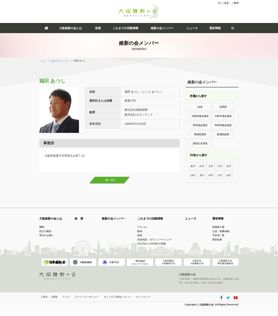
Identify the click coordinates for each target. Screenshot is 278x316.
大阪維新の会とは (70, 28)
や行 (210, 175)
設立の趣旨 (45, 231)
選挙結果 (217, 239)
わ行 (228, 175)
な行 (228, 166)
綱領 (41, 227)
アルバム (142, 227)
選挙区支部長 (200, 143)
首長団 (223, 106)
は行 (192, 175)
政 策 (79, 218)
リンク (66, 296)
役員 (200, 106)
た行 (219, 166)
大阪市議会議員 (223, 116)
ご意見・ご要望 (230, 3)
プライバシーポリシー (86, 296)
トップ (42, 60)
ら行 (219, 175)
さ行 (210, 166)
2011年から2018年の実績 (151, 243)
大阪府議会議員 (200, 116)
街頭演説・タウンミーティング (154, 239)
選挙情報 (215, 28)
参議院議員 (223, 134)
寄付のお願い (46, 235)
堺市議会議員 (200, 125)
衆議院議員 (200, 134)
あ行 (192, 166)
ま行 (201, 175)
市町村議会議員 (223, 125)
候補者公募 (218, 227)
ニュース (192, 28)
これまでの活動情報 (125, 28)
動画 (139, 231)
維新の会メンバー (162, 28)
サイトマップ (143, 296)
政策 (98, 28)
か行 (201, 166)
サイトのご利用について (117, 296)
